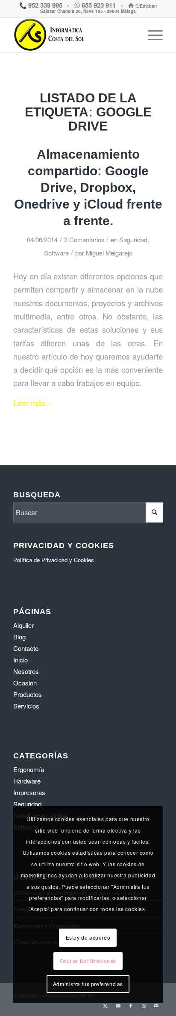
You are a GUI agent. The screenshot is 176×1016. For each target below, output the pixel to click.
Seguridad (133, 239)
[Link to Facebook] (130, 1005)
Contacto (25, 648)
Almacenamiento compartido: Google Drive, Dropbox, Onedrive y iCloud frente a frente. (88, 187)
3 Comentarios (84, 239)
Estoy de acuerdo (88, 937)
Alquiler (23, 625)
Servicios (26, 705)
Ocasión (25, 682)
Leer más (29, 402)
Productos (27, 694)
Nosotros (26, 671)
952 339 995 (44, 5)
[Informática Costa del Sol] (73, 35)
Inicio (20, 659)
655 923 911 (98, 5)
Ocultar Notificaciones (88, 960)
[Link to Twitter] (105, 1005)
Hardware (27, 780)
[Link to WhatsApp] (143, 1005)
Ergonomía (28, 769)
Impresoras (29, 792)
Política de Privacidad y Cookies (53, 560)
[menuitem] (151, 35)
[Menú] (151, 35)
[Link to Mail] (156, 1005)
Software (56, 252)
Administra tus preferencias (88, 983)
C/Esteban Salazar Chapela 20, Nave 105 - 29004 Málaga (98, 8)
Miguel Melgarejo (109, 252)
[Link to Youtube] (117, 1005)
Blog (19, 636)
